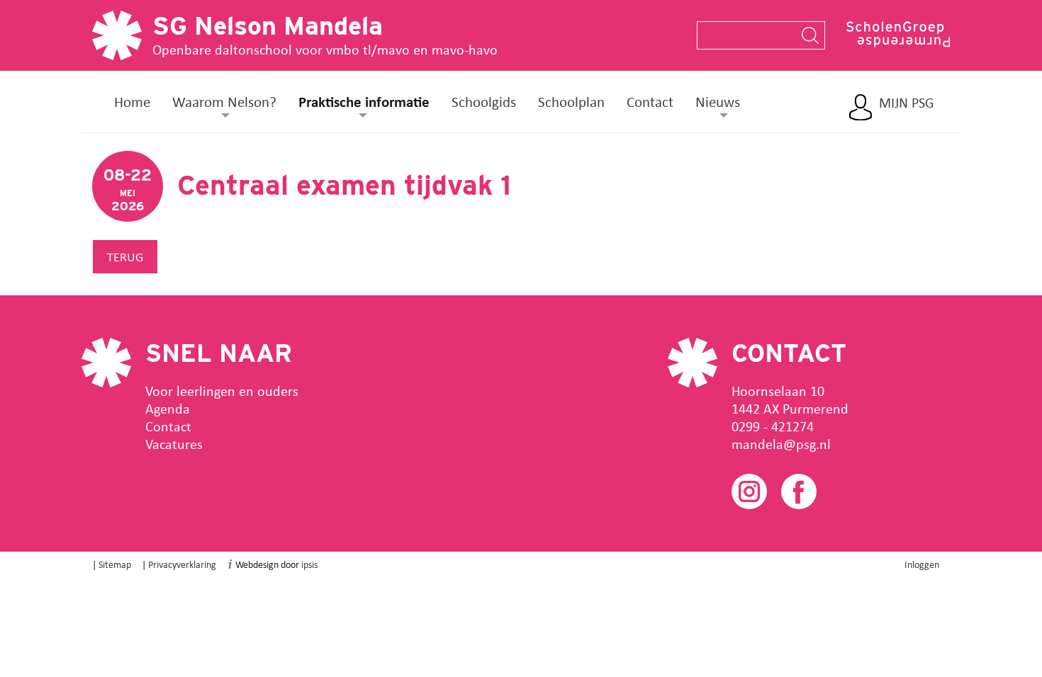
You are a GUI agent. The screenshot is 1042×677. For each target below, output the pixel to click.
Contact (650, 101)
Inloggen (921, 564)
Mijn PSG (906, 102)
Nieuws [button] (717, 101)
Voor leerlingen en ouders (221, 390)
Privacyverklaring (182, 564)
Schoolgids (484, 101)
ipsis (309, 564)
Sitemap (115, 564)
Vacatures (174, 443)
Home (132, 101)
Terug (125, 256)
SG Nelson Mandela (267, 25)
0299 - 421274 (773, 426)
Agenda (167, 408)
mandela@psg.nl (781, 443)
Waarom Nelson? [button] (224, 101)
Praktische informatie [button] (364, 101)
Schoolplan (571, 101)
